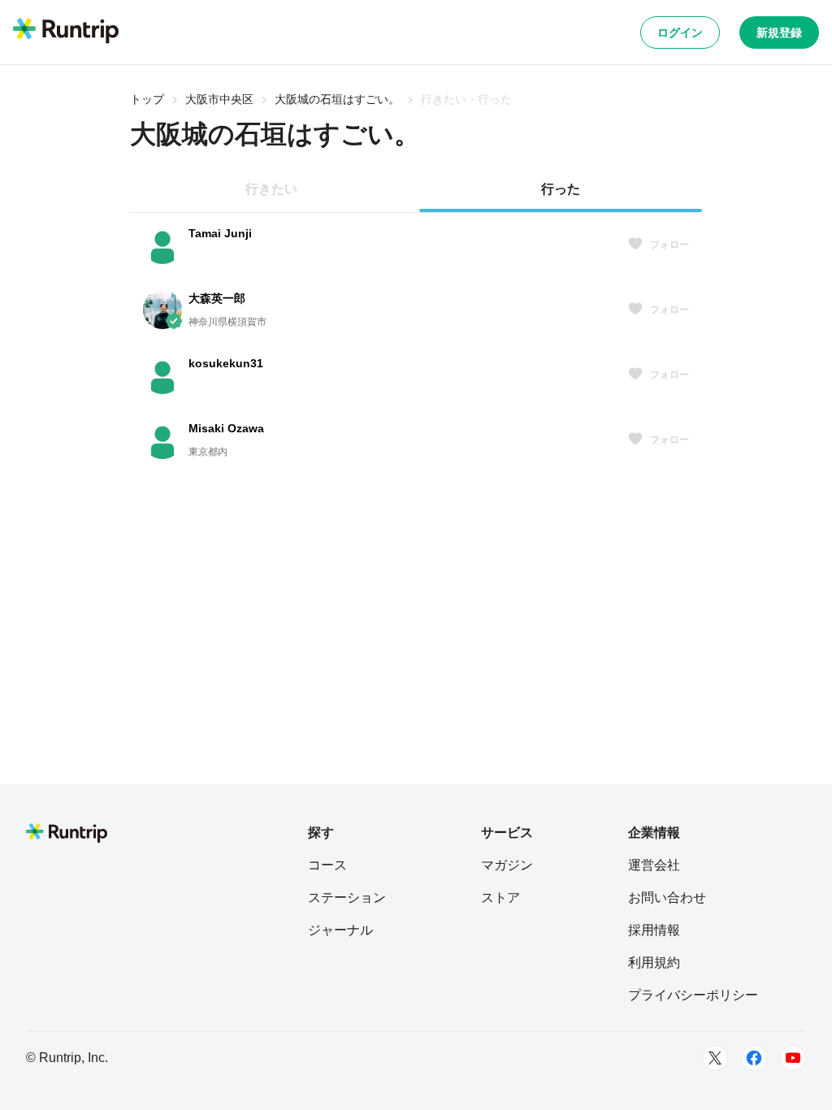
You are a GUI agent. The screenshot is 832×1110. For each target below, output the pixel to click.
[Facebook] (754, 1058)
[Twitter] (715, 1058)
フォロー (669, 244)
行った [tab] (560, 189)
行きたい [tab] (271, 189)
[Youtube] (793, 1058)
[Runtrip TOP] (66, 32)
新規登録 (779, 32)
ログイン (680, 32)
